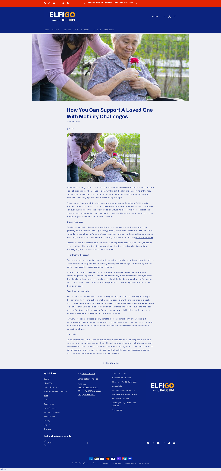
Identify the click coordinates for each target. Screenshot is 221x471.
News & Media (50, 408)
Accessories (117, 410)
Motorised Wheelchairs (121, 378)
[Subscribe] (84, 443)
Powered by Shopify (91, 463)
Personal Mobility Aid (136, 231)
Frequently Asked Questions (55, 391)
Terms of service (130, 463)
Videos (47, 400)
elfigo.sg (81, 463)
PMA (150, 231)
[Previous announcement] (84, 3)
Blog (46, 396)
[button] (56, 30)
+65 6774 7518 (88, 374)
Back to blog (112, 363)
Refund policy (49, 416)
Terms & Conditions (52, 412)
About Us (48, 383)
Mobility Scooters (119, 373)
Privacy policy (117, 463)
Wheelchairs (117, 386)
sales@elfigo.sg (91, 379)
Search (47, 379)
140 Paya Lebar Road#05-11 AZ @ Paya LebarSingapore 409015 (89, 391)
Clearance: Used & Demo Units (124, 382)
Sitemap (47, 429)
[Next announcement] (136, 3)
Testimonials (49, 404)
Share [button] (71, 129)
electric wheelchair (144, 237)
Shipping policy (144, 463)
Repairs (47, 425)
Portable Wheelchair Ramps (123, 390)
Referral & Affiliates (52, 387)
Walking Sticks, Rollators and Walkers (124, 404)
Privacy (47, 421)
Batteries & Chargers (120, 399)
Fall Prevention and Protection (124, 394)
